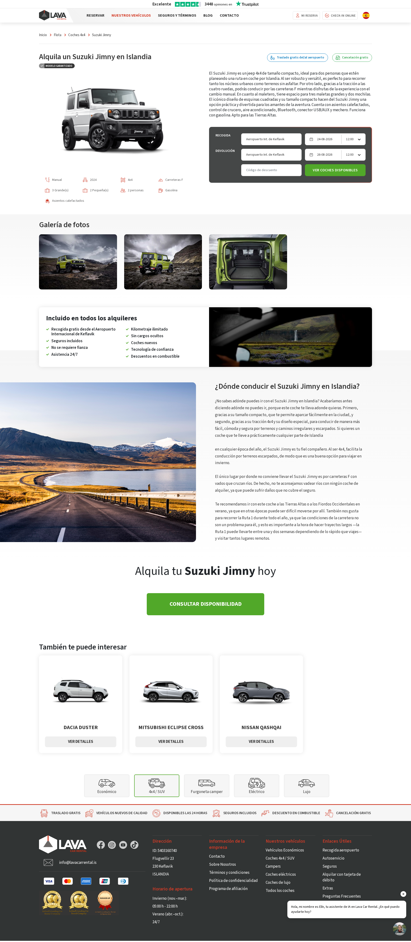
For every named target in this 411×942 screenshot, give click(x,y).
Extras (328, 888)
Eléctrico (256, 792)
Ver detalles (80, 742)
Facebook (101, 845)
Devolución (225, 151)
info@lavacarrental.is (78, 862)
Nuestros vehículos (131, 15)
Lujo (306, 792)
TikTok (134, 845)
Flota (57, 35)
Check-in (343, 16)
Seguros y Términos (177, 15)
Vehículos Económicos (285, 850)
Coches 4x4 (76, 35)
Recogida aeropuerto (341, 850)
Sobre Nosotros (222, 864)
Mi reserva (309, 16)
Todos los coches (280, 891)
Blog (208, 15)
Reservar (95, 15)
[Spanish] (366, 15)
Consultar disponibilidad (206, 604)
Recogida (222, 135)
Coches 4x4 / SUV (280, 858)
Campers (273, 866)
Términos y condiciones (229, 872)
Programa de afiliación (228, 889)
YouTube (123, 845)
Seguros (330, 866)
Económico (106, 792)
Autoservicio (333, 858)
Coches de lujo (278, 882)
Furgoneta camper (207, 792)
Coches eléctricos (281, 874)
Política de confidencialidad (233, 881)
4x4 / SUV (157, 792)
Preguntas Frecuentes (342, 896)
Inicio (43, 35)
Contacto (229, 15)
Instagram (112, 845)
